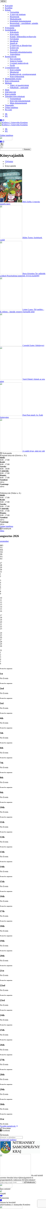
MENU (3, 1)
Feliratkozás (30, 1182)
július (2, 531)
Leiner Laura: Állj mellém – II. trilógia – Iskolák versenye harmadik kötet (22, 310)
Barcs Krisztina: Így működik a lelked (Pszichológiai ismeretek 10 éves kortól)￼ (22, 274)
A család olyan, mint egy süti (33, 451)
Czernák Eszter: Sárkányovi (33, 345)
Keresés (27, 149)
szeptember (4, 541)
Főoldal (10, 161)
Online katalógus (6, 135)
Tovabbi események (8, 1126)
